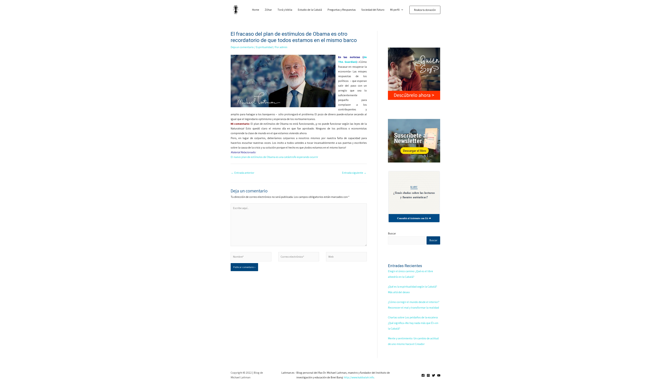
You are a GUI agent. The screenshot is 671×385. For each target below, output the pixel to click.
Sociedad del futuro (372, 10)
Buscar (392, 233)
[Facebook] (423, 375)
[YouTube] (438, 375)
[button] (401, 10)
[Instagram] (428, 375)
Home (255, 10)
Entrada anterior (242, 173)
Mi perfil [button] (395, 10)
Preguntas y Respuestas (341, 10)
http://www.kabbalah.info (359, 377)
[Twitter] (433, 375)
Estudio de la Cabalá (310, 10)
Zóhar (268, 10)
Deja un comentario (242, 47)
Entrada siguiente (354, 173)
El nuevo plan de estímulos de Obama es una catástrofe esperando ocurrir (274, 157)
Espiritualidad (264, 47)
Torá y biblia (284, 10)
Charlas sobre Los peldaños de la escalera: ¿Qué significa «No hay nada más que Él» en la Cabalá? (413, 323)
